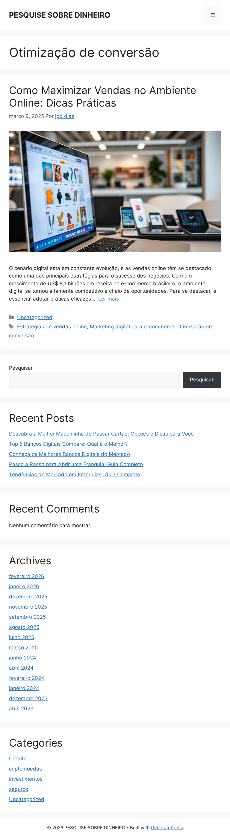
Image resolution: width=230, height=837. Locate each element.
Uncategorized (34, 317)
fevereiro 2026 (26, 576)
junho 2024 (22, 658)
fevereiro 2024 (26, 678)
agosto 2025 (24, 627)
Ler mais (108, 299)
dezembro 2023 (28, 698)
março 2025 (23, 648)
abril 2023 (21, 709)
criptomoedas (25, 769)
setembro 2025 (27, 617)
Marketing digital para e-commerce (132, 327)
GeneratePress (167, 827)
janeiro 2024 (24, 688)
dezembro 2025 (28, 597)
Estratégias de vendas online (52, 327)
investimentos (26, 779)
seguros (18, 789)
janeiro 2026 (24, 586)
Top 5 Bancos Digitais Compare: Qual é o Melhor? (68, 444)
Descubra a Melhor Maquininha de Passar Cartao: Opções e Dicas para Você (101, 434)
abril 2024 (21, 668)
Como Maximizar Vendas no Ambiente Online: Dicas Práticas (102, 96)
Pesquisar (21, 368)
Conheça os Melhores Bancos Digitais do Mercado (69, 454)
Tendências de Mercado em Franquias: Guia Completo (74, 474)
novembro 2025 (28, 607)
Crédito (18, 759)
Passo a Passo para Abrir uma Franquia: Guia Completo (76, 464)
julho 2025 (21, 637)
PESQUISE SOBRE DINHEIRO (60, 14)
